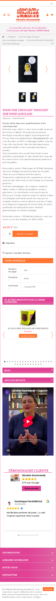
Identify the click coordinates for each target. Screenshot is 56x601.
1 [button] (4, 361)
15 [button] (40, 361)
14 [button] (38, 361)
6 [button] (17, 361)
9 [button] (25, 361)
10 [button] (28, 361)
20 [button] (15, 364)
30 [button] (40, 364)
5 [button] (15, 361)
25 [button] (28, 364)
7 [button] (20, 361)
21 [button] (17, 364)
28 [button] (35, 364)
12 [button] (33, 361)
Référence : (7, 118)
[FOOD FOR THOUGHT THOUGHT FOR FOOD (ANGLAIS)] (22, 97)
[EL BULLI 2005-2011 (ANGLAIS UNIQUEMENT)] (28, 317)
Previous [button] (3, 335)
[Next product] (53, 43)
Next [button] (52, 335)
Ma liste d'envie (51, 4)
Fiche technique (15, 260)
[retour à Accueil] (3, 37)
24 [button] (25, 364)
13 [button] (35, 361)
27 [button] (33, 364)
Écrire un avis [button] (31, 488)
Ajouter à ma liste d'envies (17, 253)
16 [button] (43, 361)
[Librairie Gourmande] (28, 15)
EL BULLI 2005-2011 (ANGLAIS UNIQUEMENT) (28, 328)
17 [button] (46, 361)
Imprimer (10, 243)
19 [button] (51, 361)
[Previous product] (51, 43)
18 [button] (48, 361)
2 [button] (7, 361)
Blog (7, 370)
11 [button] (30, 361)
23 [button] (22, 364)
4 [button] (12, 361)
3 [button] (9, 361)
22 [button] (20, 364)
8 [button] (22, 361)
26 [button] (30, 364)
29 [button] (38, 364)
